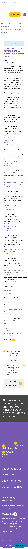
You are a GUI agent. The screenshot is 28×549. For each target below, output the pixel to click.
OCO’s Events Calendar (7, 454)
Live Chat (7, 545)
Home (4, 24)
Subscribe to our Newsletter (12, 383)
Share (7, 339)
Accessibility (8, 500)
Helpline (15, 14)
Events (12, 24)
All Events (14, 360)
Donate (19, 545)
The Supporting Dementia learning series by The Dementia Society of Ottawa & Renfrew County (13, 370)
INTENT (20, 540)
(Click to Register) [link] (10, 142)
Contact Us (18, 447)
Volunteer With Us (12, 487)
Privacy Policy (8, 498)
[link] (10, 228)
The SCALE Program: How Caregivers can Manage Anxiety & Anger (13, 354)
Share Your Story (11, 480)
